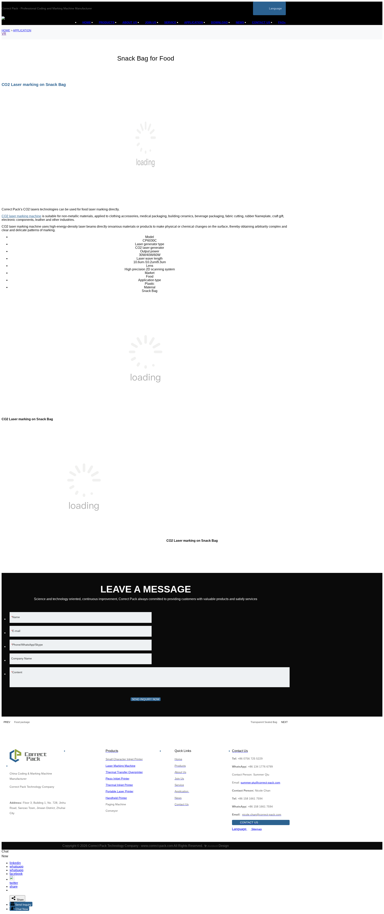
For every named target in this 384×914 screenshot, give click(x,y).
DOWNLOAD (219, 22)
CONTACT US (261, 22)
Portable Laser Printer (119, 791)
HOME (86, 22)
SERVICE (170, 22)
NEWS (240, 22)
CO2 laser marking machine (21, 216)
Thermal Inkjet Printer (119, 785)
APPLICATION (193, 22)
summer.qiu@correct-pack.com (260, 782)
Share (20, 899)
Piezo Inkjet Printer (117, 778)
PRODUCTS (106, 22)
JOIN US (150, 22)
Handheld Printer (116, 798)
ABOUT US (129, 22)
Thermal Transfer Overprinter (124, 772)
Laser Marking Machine (120, 765)
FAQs (282, 22)
